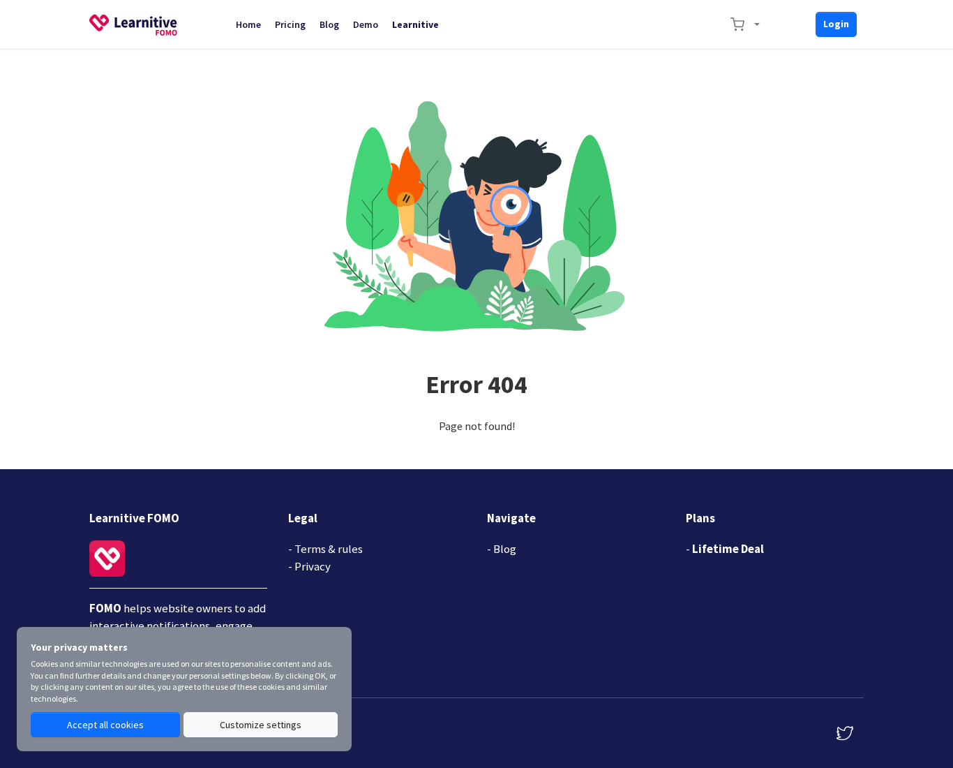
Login (836, 23)
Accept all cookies (105, 724)
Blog (329, 24)
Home (248, 24)
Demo (365, 24)
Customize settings (260, 724)
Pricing (290, 24)
